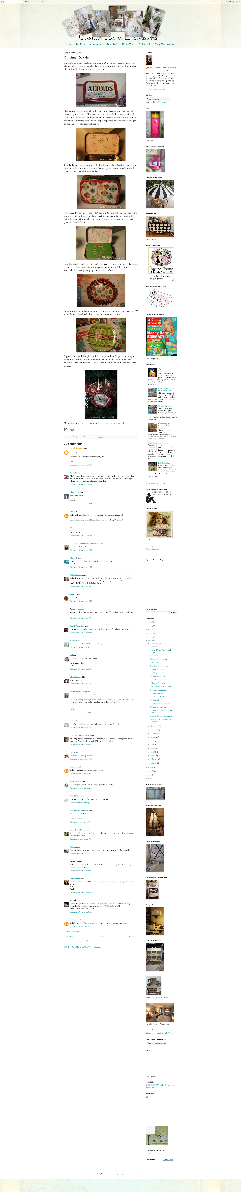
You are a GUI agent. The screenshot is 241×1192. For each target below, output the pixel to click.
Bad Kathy (154, 647)
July (152, 741)
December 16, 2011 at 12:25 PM (81, 647)
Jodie (72, 721)
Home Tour (128, 45)
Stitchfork (73, 558)
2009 (150, 771)
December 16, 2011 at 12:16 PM (81, 633)
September (154, 733)
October (153, 730)
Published (144, 45)
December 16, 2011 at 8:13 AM (81, 504)
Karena (72, 512)
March (153, 755)
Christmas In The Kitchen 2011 (161, 697)
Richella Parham (76, 575)
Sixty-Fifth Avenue (77, 796)
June (152, 744)
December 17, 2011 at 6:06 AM (81, 759)
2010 (150, 767)
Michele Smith (75, 677)
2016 (150, 622)
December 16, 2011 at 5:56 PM (80, 727)
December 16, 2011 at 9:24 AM (81, 601)
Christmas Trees (156, 700)
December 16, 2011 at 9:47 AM (81, 618)
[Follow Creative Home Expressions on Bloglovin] (156, 1044)
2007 (150, 778)
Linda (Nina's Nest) (77, 830)
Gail (71, 655)
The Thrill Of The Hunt (159, 666)
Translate (164, 102)
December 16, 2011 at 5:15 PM (80, 713)
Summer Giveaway (165, 406)
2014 (150, 629)
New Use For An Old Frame (161, 686)
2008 (150, 775)
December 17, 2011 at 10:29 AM (81, 803)
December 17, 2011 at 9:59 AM (81, 788)
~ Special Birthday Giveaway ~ (164, 370)
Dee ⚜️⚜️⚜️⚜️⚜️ (77, 448)
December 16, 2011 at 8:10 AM (81, 484)
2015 (150, 626)
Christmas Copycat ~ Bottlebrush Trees (162, 711)
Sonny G (73, 594)
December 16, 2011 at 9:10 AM (81, 567)
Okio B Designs (76, 492)
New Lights (154, 662)
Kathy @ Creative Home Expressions (162, 68)
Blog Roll (112, 45)
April (152, 752)
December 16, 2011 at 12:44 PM (81, 669)
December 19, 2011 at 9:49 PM (80, 926)
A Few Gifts (154, 656)
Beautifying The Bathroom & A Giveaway (164, 426)
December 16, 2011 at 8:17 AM (81, 536)
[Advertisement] (157, 1111)
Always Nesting (75, 781)
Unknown (73, 767)
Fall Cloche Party (164, 463)
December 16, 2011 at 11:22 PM (81, 744)
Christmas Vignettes (157, 693)
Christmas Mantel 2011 (158, 707)
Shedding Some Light (158, 673)
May (152, 748)
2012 (150, 637)
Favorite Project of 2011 (158, 659)
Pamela (72, 847)
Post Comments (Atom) (83, 941)
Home (68, 45)
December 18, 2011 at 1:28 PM (80, 854)
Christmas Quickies (157, 676)
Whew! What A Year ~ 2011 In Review (161, 651)
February (154, 759)
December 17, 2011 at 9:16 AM (81, 773)
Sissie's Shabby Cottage (78, 691)
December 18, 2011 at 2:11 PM (80, 870)
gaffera (124, 1174)
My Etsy (80, 45)
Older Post (133, 937)
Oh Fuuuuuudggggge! (158, 690)
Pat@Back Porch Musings (79, 810)
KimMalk (73, 473)
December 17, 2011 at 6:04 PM (80, 839)
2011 (150, 640)
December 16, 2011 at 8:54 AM (81, 550)
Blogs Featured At (164, 45)
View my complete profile (155, 89)
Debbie (72, 752)
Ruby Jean (73, 640)
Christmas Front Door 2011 (160, 704)
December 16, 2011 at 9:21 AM (81, 587)
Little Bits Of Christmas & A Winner (161, 720)
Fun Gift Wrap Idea (157, 669)
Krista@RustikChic (77, 626)
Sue (71, 900)
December (154, 644)
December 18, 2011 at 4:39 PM (81, 892)
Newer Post (69, 937)
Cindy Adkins (75, 878)
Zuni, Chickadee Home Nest (80, 735)
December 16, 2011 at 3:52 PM (80, 684)
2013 (150, 633)
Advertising (96, 45)
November (154, 726)
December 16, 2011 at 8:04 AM (81, 465)
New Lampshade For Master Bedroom (166, 389)
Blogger (140, 1174)
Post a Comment (73, 932)
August (153, 737)
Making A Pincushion (158, 683)
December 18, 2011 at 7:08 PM (81, 912)
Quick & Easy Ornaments (159, 680)
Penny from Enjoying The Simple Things (85, 543)
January (153, 763)
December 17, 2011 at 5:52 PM (80, 822)
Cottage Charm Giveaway (164, 444)
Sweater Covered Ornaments (161, 716)
